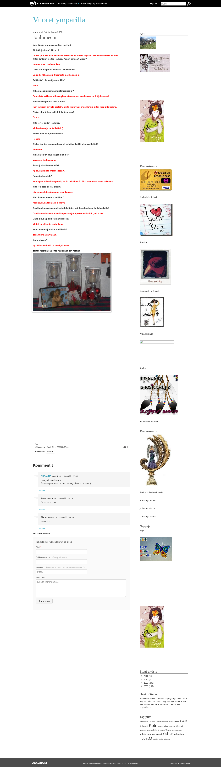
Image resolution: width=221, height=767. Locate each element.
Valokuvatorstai (147, 734)
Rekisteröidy (101, 3)
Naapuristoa (144, 730)
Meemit (50, 452)
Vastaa (42, 490)
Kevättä (183, 721)
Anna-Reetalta (146, 334)
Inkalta (153, 500)
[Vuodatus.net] (40, 763)
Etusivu (61, 3)
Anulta (143, 368)
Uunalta (143, 516)
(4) (147, 679)
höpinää (146, 738)
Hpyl (142, 530)
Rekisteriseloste (109, 763)
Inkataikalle (145, 421)
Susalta (156, 291)
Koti (152, 725)
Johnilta (154, 197)
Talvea (168, 730)
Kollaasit (144, 726)
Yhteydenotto (133, 763)
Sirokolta (144, 197)
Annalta (143, 242)
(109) (149, 686)
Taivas (162, 730)
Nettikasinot (71, 3)
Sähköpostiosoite (51, 557)
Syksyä (156, 730)
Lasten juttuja (162, 726)
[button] (78, 3)
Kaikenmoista (168, 721)
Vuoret (159, 734)
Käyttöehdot (121, 763)
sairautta (167, 739)
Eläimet (145, 721)
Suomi (150, 730)
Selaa (87, 3)
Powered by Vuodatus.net (180, 763)
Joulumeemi (45, 37)
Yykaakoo (179, 734)
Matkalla (172, 726)
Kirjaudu (153, 3)
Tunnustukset (177, 730)
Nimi (38, 547)
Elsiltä (152, 516)
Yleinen (168, 733)
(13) (148, 676)
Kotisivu (60, 567)
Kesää (176, 721)
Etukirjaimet (160, 721)
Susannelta (63, 45)
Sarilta (143, 492)
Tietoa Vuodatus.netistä (92, 763)
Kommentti (40, 577)
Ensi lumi (152, 721)
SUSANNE (46, 476)
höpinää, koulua (158, 739)
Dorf (141, 721)
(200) (149, 683)
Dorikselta (154, 492)
